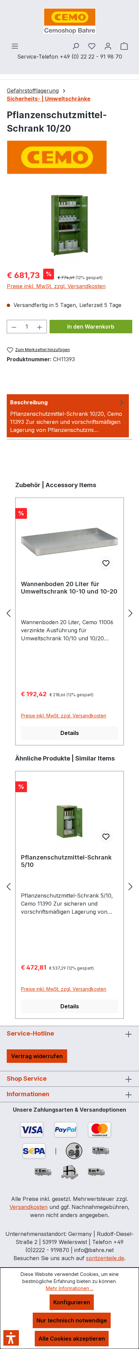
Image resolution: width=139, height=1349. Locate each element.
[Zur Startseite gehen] (69, 21)
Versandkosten (28, 1207)
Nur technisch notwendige (71, 1320)
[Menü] (15, 46)
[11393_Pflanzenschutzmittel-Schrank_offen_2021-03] (69, 225)
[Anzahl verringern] (14, 326)
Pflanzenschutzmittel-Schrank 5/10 (66, 861)
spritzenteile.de (105, 1258)
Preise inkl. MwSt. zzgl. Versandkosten (56, 286)
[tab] (68, 415)
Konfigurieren (71, 1302)
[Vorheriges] (8, 613)
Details (69, 733)
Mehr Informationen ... (69, 1288)
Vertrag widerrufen (37, 1056)
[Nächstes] (131, 613)
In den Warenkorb (90, 326)
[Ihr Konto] (108, 46)
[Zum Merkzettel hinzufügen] (106, 563)
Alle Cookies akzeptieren (71, 1338)
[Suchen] (75, 46)
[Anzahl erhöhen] (40, 326)
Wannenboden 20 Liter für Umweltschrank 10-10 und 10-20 (69, 587)
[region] (69, 225)
